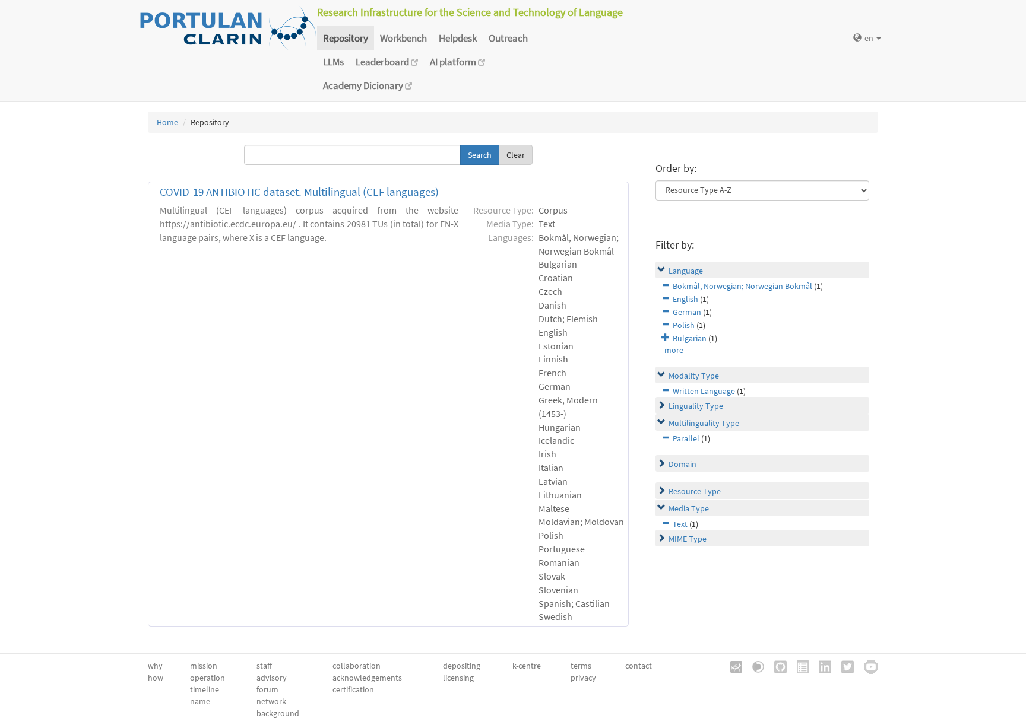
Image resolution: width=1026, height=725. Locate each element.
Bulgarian (690, 338)
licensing (458, 677)
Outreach (508, 37)
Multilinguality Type (704, 423)
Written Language (704, 391)
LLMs (333, 61)
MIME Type (688, 538)
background (277, 713)
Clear (515, 155)
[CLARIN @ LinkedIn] (820, 665)
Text (680, 524)
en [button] (869, 38)
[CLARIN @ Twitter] (843, 665)
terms (581, 665)
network (271, 701)
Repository (345, 37)
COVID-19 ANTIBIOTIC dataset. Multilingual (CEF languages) (299, 192)
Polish (684, 325)
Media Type (689, 508)
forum (267, 689)
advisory (271, 677)
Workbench (403, 37)
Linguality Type (696, 405)
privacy (583, 677)
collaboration (356, 665)
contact (638, 665)
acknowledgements (367, 677)
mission (203, 665)
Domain (682, 464)
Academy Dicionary (364, 85)
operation (207, 677)
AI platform (454, 61)
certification (353, 689)
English (685, 299)
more (673, 350)
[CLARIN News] (798, 665)
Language (686, 270)
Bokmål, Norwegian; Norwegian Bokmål (742, 286)
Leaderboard (383, 61)
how (155, 677)
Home (167, 122)
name (200, 701)
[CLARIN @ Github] (776, 665)
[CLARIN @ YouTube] (867, 665)
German (687, 312)
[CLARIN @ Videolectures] (754, 665)
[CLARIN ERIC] (732, 665)
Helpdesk (458, 37)
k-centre (526, 665)
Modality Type (694, 375)
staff (264, 665)
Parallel (686, 438)
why (155, 665)
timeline (204, 689)
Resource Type (695, 491)
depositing (461, 665)
